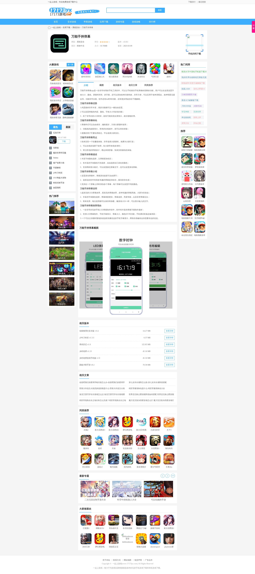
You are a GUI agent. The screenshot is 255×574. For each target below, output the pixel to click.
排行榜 (152, 22)
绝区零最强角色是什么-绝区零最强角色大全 (147, 388)
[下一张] (152, 275)
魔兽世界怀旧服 (59, 153)
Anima (55, 158)
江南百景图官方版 (189, 95)
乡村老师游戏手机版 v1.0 (89, 358)
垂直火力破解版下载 (190, 100)
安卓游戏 (72, 22)
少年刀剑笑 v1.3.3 (86, 338)
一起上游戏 (56, 27)
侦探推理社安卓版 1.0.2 (89, 331)
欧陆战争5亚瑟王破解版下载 (193, 83)
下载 (64, 141)
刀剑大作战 (186, 106)
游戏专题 (120, 22)
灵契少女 (185, 123)
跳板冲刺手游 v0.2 (86, 365)
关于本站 (106, 560)
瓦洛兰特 (57, 133)
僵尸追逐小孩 (58, 163)
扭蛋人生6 (186, 89)
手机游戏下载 (141, 568)
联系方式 (117, 560)
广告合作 (148, 560)
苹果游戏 (88, 22)
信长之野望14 (199, 89)
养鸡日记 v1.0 (85, 344)
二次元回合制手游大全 (95, 500)
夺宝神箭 (185, 112)
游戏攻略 (136, 22)
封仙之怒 (197, 123)
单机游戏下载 (154, 568)
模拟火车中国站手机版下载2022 (194, 72)
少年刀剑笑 (57, 173)
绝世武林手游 (58, 183)
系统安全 (76, 27)
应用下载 (104, 22)
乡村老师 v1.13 (85, 351)
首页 (56, 22)
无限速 (56, 148)
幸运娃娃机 (186, 117)
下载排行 (192, 2)
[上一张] (103, 275)
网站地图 (127, 560)
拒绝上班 (197, 117)
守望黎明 (57, 168)
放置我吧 (57, 188)
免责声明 (138, 560)
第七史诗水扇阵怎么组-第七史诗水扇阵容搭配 (148, 382)
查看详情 (169, 331)
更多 (173, 476)
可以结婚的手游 (158, 500)
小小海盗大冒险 (59, 178)
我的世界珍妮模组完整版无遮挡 (194, 77)
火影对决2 (198, 106)
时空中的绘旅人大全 (126, 500)
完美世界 (197, 112)
